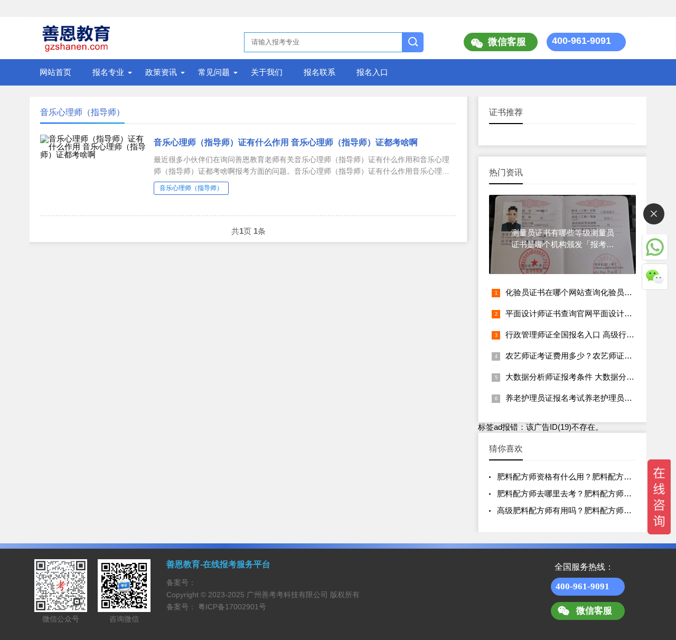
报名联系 (319, 72)
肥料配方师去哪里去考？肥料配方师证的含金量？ (584, 493)
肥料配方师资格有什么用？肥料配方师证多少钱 (580, 476)
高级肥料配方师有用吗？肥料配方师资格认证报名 (584, 510)
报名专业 (108, 72)
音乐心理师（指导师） (191, 188)
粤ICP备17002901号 (232, 607)
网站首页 (55, 72)
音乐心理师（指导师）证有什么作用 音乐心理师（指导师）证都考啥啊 (286, 142)
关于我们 (267, 72)
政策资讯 (161, 72)
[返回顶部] (654, 565)
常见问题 (214, 72)
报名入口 (372, 72)
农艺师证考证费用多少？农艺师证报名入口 (580, 355)
